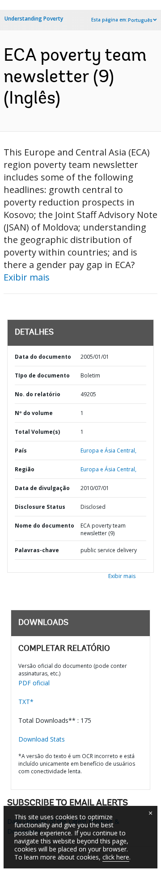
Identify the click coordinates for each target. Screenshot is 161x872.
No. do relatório (37, 394)
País (21, 450)
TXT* (26, 701)
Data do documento (43, 357)
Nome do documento (44, 525)
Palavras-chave (37, 550)
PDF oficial (34, 683)
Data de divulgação (42, 488)
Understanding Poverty (33, 18)
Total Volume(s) (37, 432)
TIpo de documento (42, 375)
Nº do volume (34, 413)
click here (115, 857)
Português (140, 20)
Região (24, 469)
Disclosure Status (40, 507)
